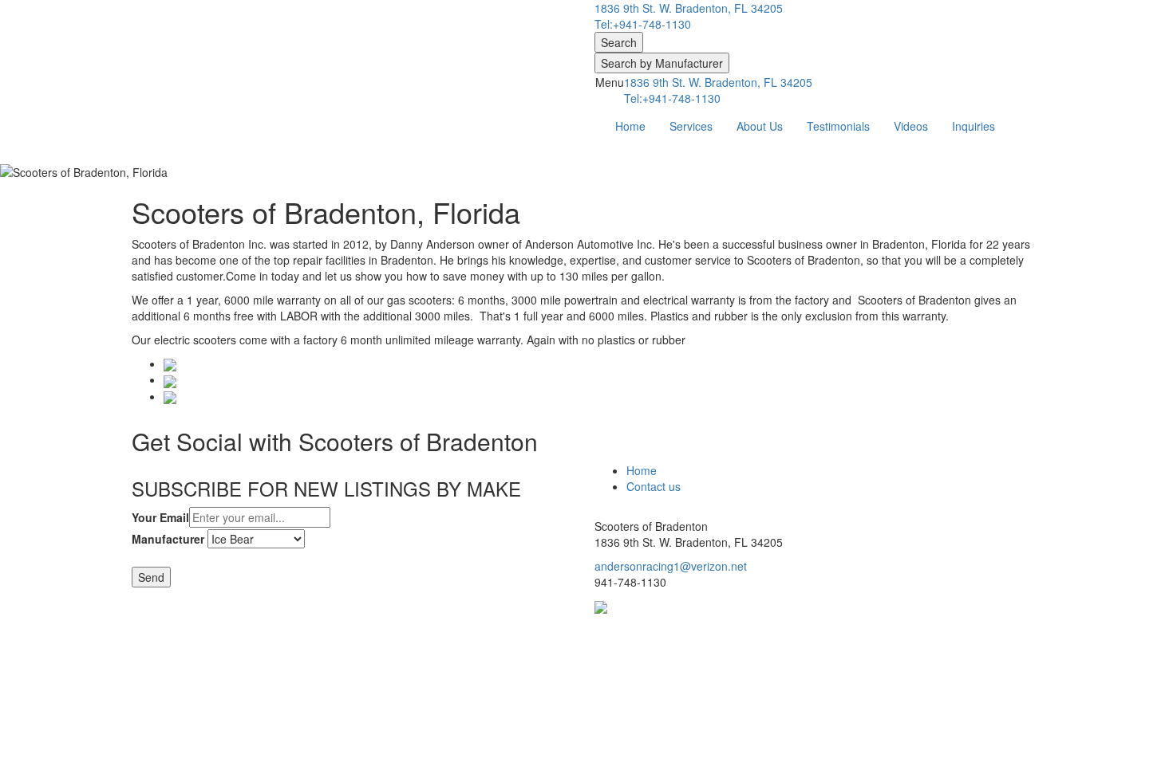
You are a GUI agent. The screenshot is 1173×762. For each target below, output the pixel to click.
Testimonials (838, 126)
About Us (760, 126)
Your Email (160, 517)
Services (691, 126)
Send (151, 577)
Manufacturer (168, 539)
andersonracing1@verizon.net (670, 566)
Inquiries (973, 126)
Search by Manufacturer (662, 63)
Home (630, 126)
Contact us (653, 486)
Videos (911, 126)
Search (619, 42)
